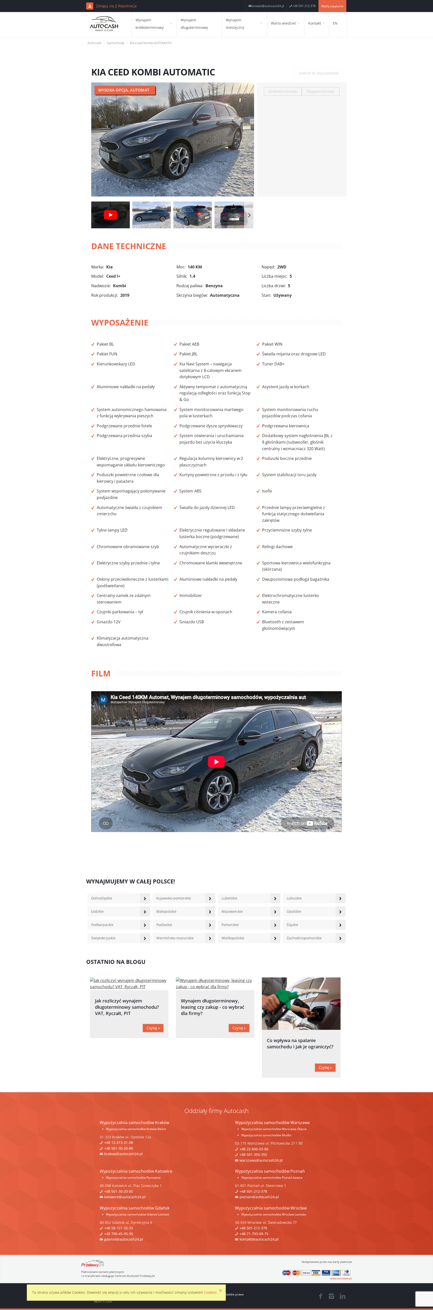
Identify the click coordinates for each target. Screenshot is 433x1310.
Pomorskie (230, 924)
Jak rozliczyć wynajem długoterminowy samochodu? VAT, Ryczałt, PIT (127, 1007)
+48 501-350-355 (253, 1154)
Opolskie (294, 911)
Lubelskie (229, 898)
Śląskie (292, 924)
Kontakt (314, 23)
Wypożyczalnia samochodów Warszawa (272, 1122)
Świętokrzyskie (103, 938)
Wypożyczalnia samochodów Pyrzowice (133, 1177)
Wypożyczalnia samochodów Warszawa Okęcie (274, 1129)
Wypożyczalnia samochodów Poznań (270, 1171)
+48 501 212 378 (304, 6)
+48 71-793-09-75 (254, 1233)
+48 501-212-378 (253, 1191)
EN (335, 23)
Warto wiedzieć (283, 23)
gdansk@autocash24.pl (123, 1239)
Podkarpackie (102, 924)
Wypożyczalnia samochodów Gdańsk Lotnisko (137, 1214)
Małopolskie (166, 911)
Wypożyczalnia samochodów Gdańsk (134, 1208)
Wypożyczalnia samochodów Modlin (266, 1135)
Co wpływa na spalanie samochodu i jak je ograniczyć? (300, 1043)
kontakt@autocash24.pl (268, 6)
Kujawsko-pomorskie (173, 898)
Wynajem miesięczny (235, 24)
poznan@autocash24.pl (259, 1196)
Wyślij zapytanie (332, 6)
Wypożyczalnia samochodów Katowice (136, 1171)
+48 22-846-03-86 (254, 1149)
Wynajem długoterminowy (194, 24)
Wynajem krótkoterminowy (150, 24)
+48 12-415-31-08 (118, 1142)
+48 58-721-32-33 (118, 1228)
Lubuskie (294, 898)
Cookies (210, 1292)
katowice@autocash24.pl (125, 1196)
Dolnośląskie (101, 898)
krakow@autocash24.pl (123, 1153)
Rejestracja (127, 6)
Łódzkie (97, 911)
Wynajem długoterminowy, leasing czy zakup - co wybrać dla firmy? (212, 1007)
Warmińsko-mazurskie (175, 938)
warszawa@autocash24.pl (261, 1160)
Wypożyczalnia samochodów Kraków (134, 1122)
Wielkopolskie (233, 938)
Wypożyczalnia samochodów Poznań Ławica (271, 1177)
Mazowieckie (232, 911)
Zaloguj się (105, 6)
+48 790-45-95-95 (118, 1233)
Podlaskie (164, 924)
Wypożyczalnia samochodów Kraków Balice (136, 1129)
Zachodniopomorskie (304, 938)
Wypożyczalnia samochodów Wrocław (271, 1208)
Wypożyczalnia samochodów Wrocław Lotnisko (273, 1214)
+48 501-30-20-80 (118, 1148)
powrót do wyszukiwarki (319, 73)
